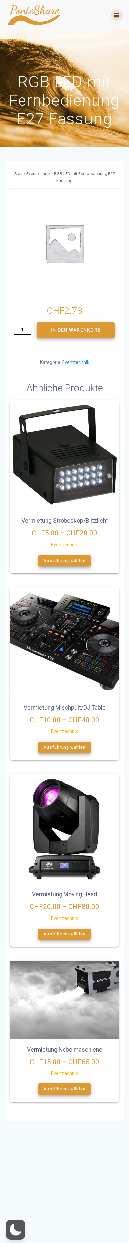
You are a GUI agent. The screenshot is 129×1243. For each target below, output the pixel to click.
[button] (15, 1230)
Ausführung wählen (64, 560)
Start (18, 173)
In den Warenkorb (76, 330)
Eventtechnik (38, 173)
